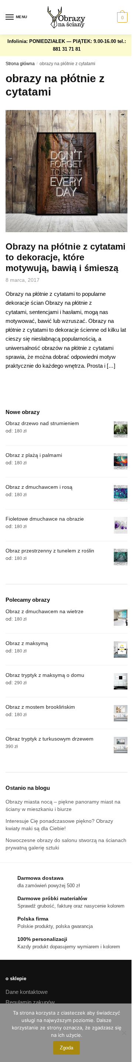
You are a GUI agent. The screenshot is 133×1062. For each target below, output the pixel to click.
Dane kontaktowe (27, 992)
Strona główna (20, 63)
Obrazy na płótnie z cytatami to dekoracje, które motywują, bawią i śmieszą (66, 257)
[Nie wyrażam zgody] (123, 1032)
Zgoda (66, 1048)
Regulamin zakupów (30, 1002)
